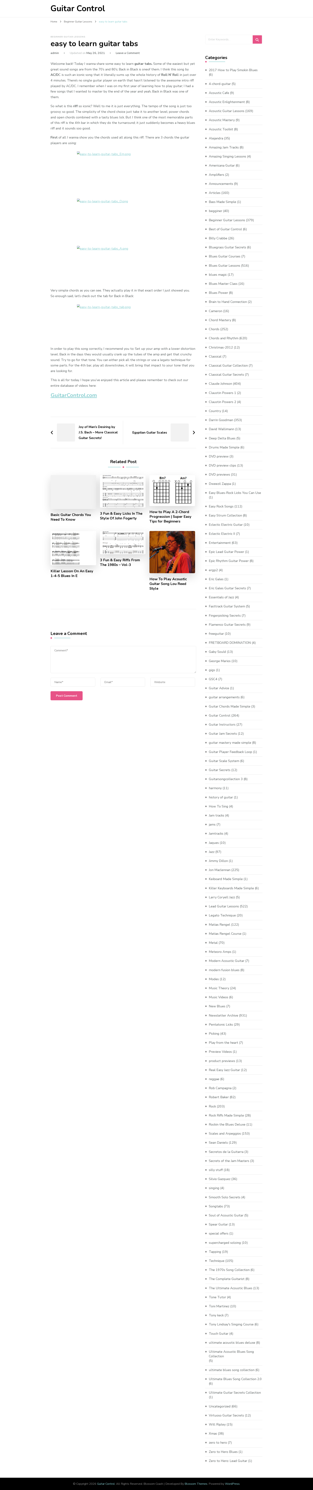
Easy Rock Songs (221, 506)
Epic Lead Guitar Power (226, 552)
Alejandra (216, 138)
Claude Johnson (220, 383)
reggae (214, 1079)
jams (212, 824)
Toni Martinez (219, 1306)
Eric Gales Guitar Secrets (227, 588)
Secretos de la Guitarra (226, 1152)
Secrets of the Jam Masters (229, 1161)
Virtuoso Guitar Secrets (226, 1415)
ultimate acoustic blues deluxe (232, 1342)
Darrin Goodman (221, 420)
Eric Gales (216, 579)
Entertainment (220, 543)
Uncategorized (220, 1406)
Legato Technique (222, 915)
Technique (216, 1261)
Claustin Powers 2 (222, 402)
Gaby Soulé (217, 652)
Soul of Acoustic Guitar (226, 1215)
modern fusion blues (224, 970)
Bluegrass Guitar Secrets (227, 247)
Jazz (211, 852)
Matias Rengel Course (225, 933)
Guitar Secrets (219, 770)
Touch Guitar (218, 1333)
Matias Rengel (219, 924)
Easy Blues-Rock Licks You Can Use (235, 493)
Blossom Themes (196, 1484)
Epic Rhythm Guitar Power (229, 561)
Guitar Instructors (222, 724)
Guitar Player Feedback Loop (230, 752)
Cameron (215, 311)
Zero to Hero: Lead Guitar (228, 1461)
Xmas (213, 1433)
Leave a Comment (128, 53)
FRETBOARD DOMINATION (230, 643)
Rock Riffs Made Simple (226, 1115)
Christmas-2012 (221, 347)
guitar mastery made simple (230, 742)
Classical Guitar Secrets (226, 374)
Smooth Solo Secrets (224, 1197)
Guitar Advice (219, 688)
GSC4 (213, 679)
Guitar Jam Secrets (223, 733)
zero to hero (218, 1442)
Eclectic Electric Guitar (226, 524)
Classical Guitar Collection (228, 365)
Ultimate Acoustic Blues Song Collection (231, 1354)
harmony (215, 788)
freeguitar (216, 633)
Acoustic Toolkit (221, 129)
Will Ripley (217, 1424)
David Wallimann (221, 429)
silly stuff (216, 1170)
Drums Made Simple (224, 447)
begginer (215, 211)
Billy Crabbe (218, 238)
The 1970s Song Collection (229, 1270)
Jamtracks (216, 833)
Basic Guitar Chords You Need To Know (71, 517)
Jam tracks (216, 815)
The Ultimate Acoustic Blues (230, 1288)
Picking (214, 1033)
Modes (214, 979)
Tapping (215, 1252)
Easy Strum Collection (225, 515)
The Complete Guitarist (227, 1279)
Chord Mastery (220, 320)
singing (214, 1188)
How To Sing (218, 806)
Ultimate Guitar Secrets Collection (235, 1392)
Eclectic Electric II (222, 534)
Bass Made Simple (222, 202)
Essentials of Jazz (221, 597)
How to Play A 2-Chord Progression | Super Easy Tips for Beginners (170, 517)
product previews (222, 1061)
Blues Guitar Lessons (224, 265)
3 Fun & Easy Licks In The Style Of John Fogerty (121, 516)
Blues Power (218, 293)
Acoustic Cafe (219, 93)
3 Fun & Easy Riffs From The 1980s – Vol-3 (120, 562)
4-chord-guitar (220, 84)
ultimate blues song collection (231, 1370)
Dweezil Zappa (220, 484)
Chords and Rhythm (223, 338)
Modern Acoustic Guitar (226, 961)
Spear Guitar (218, 1224)
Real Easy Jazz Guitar (224, 1070)
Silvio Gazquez (219, 1179)
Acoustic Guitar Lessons (226, 111)
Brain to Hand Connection (228, 302)
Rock (212, 1106)
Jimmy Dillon (218, 861)
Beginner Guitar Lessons (68, 36)
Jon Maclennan (219, 870)
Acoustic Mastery (222, 120)
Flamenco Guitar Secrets (227, 624)
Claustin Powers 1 (222, 393)
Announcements (221, 184)
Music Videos (218, 997)
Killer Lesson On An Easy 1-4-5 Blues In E (72, 573)
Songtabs (216, 1206)
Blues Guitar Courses (224, 256)
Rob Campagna (220, 1088)
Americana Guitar (222, 165)
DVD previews (219, 474)
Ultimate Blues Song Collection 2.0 (235, 1379)
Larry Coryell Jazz (222, 897)
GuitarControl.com (74, 395)
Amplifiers (216, 175)
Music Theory (219, 988)
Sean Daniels (218, 1142)
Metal (213, 943)
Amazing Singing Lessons (227, 156)
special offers (218, 1233)
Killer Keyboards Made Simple (231, 888)
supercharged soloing (225, 1243)
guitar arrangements (224, 697)
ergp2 (213, 570)
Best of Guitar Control (225, 229)
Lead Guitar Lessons (224, 906)
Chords (214, 329)
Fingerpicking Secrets (225, 615)
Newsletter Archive (223, 1015)
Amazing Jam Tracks (224, 147)
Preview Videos (220, 1052)
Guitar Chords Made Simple (229, 706)
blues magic (218, 274)
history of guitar (221, 797)
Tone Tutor (217, 1297)
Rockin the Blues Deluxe (227, 1124)
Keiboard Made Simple (226, 879)
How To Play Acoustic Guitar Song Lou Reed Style (168, 584)
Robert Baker (219, 1097)
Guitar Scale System (224, 761)
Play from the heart (223, 1042)
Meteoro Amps (220, 952)
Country (215, 411)
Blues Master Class (223, 284)
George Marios (220, 661)
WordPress (232, 1484)
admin (55, 53)
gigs (212, 670)
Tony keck (216, 1315)
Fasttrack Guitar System (227, 606)
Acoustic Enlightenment (227, 102)
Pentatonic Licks (221, 1024)
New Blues (217, 1006)
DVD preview (219, 456)
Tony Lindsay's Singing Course (231, 1324)
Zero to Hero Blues (223, 1452)
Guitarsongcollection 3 (226, 779)
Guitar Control (78, 8)
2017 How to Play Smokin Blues (233, 70)
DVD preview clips (222, 465)
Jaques (214, 843)
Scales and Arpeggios (225, 1133)
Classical (215, 356)
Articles (214, 193)
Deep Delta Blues (222, 438)
